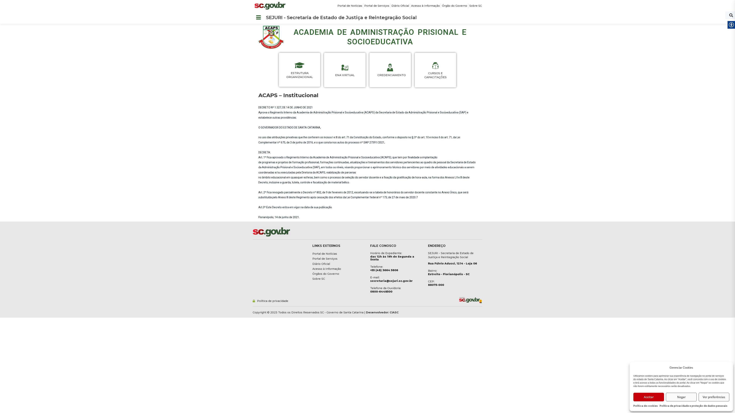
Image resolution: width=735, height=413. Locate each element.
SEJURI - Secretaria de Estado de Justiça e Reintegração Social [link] (341, 17)
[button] (258, 17)
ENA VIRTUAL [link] (345, 75)
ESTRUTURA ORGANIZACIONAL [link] (299, 75)
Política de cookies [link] (645, 405)
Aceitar (649, 397)
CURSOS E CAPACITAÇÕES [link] (435, 75)
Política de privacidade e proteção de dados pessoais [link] (693, 405)
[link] (270, 6)
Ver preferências (714, 397)
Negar (681, 397)
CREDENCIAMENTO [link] (390, 75)
